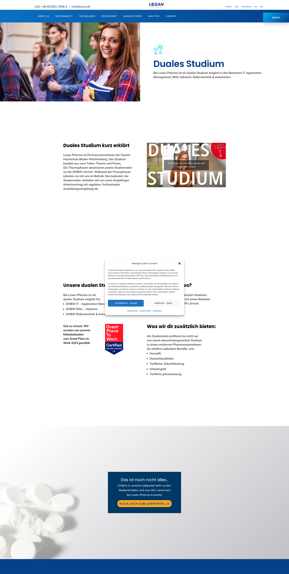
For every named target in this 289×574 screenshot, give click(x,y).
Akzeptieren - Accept (126, 303)
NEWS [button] (276, 17)
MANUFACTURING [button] (132, 16)
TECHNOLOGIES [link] (87, 16)
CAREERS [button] (171, 16)
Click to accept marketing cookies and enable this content (186, 165)
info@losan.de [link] (80, 6)
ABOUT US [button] (43, 16)
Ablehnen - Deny (163, 303)
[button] (179, 263)
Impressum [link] (157, 310)
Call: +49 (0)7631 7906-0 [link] (50, 6)
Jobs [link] (237, 7)
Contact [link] (228, 7)
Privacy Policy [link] (145, 310)
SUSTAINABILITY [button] (64, 16)
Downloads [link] (246, 7)
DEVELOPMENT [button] (109, 16)
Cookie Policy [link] (132, 310)
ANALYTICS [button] (154, 16)
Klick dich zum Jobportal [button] (143, 503)
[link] (156, 7)
